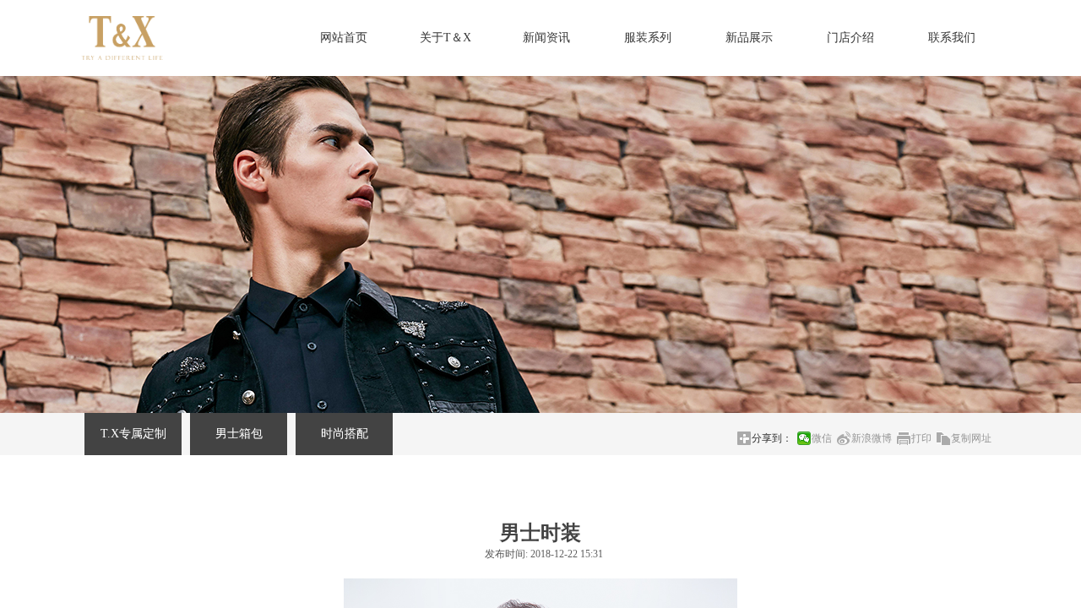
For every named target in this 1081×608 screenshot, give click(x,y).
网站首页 (343, 37)
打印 (921, 438)
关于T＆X (445, 37)
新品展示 (749, 37)
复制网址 (971, 438)
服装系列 (647, 37)
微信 (822, 438)
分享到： (772, 438)
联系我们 (951, 37)
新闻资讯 (546, 37)
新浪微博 (871, 438)
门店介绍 (850, 37)
